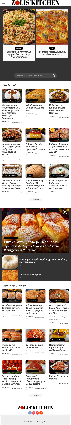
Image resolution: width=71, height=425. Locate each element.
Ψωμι (29, 175)
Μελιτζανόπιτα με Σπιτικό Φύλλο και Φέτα (35, 108)
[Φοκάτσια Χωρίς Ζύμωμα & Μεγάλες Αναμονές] (52, 27)
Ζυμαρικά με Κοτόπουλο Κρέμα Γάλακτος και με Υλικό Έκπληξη (19, 54)
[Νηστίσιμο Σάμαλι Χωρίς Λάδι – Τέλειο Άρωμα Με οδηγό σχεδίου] (59, 296)
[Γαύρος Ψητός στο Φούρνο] (59, 367)
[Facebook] (30, 413)
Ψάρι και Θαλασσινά (57, 371)
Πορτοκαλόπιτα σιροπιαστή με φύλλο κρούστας (57, 347)
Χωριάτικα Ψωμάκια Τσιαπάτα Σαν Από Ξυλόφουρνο (12, 308)
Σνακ (52, 48)
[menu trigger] (4, 3)
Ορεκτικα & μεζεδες (33, 339)
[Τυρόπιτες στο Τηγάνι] (10, 275)
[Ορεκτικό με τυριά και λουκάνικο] (35, 335)
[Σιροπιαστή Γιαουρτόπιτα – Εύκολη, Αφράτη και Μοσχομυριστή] (35, 367)
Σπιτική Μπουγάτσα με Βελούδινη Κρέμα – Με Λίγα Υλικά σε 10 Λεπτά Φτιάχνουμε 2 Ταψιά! (31, 246)
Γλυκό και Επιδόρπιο (33, 139)
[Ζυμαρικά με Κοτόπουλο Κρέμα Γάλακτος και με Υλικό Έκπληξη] (19, 27)
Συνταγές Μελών (32, 371)
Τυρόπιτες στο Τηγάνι (30, 274)
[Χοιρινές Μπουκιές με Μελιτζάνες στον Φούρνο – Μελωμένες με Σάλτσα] (12, 135)
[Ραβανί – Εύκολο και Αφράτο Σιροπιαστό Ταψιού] (35, 135)
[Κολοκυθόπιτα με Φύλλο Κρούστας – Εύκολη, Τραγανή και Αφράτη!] (35, 296)
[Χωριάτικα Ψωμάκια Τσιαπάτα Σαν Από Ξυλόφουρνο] (12, 296)
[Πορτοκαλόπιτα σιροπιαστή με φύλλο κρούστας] (59, 335)
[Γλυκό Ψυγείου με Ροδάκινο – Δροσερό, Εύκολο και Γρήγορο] (59, 171)
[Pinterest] (33, 413)
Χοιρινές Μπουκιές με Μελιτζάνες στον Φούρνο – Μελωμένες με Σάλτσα (11, 149)
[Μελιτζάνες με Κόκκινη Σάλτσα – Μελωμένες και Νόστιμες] (59, 96)
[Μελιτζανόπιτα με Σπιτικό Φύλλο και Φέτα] (35, 96)
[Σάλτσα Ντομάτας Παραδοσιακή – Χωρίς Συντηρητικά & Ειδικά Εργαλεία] (12, 367)
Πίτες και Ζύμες (32, 100)
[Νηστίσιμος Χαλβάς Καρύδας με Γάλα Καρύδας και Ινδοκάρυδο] (10, 262)
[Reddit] (41, 413)
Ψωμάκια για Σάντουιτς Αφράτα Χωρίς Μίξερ (11, 347)
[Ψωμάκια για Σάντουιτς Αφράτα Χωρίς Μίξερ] (12, 335)
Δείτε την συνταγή (16, 122)
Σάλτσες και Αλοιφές (10, 371)
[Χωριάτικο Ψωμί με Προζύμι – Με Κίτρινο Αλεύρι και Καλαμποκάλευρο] (35, 171)
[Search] (68, 3)
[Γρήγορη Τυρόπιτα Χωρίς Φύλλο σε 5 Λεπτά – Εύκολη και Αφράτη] (59, 135)
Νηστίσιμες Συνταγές (10, 100)
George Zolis (5, 121)
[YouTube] (37, 413)
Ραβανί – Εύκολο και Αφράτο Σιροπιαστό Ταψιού (35, 147)
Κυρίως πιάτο (55, 100)
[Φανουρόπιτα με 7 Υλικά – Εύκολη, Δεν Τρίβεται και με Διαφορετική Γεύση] (12, 171)
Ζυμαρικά (18, 48)
